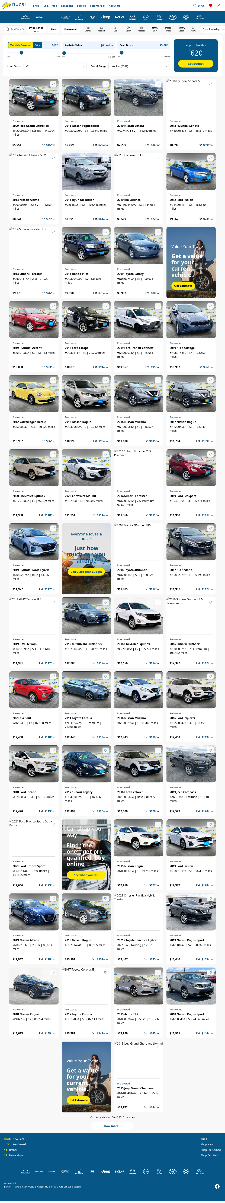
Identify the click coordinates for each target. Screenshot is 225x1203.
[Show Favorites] (211, 5)
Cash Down (126, 45)
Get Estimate (183, 286)
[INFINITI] (199, 17)
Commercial (97, 5)
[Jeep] (105, 17)
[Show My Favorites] (53, 84)
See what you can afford (86, 876)
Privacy (7, 1186)
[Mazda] (132, 17)
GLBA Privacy (28, 1186)
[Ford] (65, 17)
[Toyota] (172, 17)
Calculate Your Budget (86, 572)
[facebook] (217, 1186)
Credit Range (98, 66)
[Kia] (119, 17)
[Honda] (79, 17)
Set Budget (196, 64)
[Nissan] (146, 17)
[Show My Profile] (219, 5)
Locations (67, 5)
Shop (36, 5)
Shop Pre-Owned (211, 1149)
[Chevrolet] (25, 17)
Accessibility (42, 1186)
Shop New (207, 1144)
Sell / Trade (50, 5)
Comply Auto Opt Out (61, 1186)
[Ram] (159, 17)
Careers (77, 1186)
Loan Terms (14, 66)
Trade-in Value (73, 45)
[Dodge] (52, 17)
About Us (114, 5)
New (54, 29)
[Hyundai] (92, 17)
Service (81, 5)
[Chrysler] (39, 17)
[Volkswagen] (186, 17)
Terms (16, 1186)
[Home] (14, 5)
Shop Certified (209, 1155)
